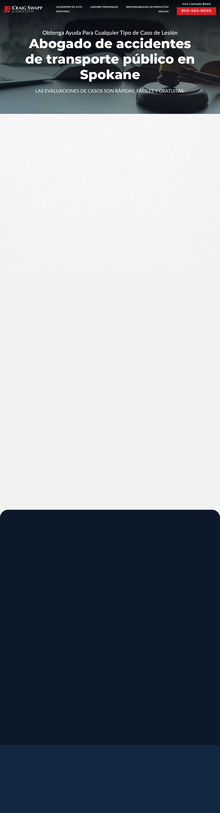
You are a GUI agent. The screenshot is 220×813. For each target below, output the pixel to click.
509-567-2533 (98, 602)
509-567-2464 (55, 638)
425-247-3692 (184, 703)
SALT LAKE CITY (148, 580)
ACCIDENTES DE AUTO (69, 7)
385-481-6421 (12, 699)
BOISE (10, 613)
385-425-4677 (55, 699)
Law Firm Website (168, 792)
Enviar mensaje (171, 240)
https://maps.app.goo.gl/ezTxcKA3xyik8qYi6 (157, 703)
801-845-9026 (12, 606)
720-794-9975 (141, 670)
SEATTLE (98, 613)
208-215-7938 (98, 670)
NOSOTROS (63, 11)
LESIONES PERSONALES (104, 7)
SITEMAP (123, 796)
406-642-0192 (184, 638)
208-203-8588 (55, 602)
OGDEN (11, 677)
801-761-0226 (98, 731)
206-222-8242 (98, 638)
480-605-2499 (184, 667)
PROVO (183, 580)
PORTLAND (15, 645)
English (163, 11)
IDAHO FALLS (103, 677)
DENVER (141, 645)
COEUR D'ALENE (106, 645)
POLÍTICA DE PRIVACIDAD (99, 792)
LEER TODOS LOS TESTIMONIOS (172, 382)
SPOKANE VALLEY (107, 580)
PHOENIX (185, 645)
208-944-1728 (98, 699)
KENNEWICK (59, 645)
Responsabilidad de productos (147, 7)
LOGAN (54, 677)
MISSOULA (186, 613)
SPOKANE (56, 613)
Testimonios (117, 773)
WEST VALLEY (103, 710)
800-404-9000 (196, 11)
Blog (82, 781)
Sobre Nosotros (87, 773)
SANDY (11, 580)
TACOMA (141, 677)
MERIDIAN (57, 580)
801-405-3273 (141, 606)
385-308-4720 (184, 606)
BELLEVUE (186, 677)
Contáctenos (104, 781)
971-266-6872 (12, 670)
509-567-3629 (55, 670)
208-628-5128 (12, 638)
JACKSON (142, 613)
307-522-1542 (141, 638)
